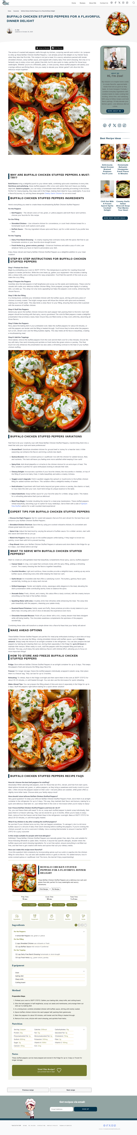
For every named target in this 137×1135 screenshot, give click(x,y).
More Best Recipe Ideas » (115, 218)
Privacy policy (52, 1125)
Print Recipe (58, 48)
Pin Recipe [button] (55, 889)
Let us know (42, 1072)
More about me (114, 111)
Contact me (41, 1125)
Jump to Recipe (43, 48)
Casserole (16, 11)
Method (51, 919)
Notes (83, 919)
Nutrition (67, 919)
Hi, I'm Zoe (32, 1125)
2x (79, 925)
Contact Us (104, 3)
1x (76, 925)
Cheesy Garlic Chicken (53, 193)
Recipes (82, 3)
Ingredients (16, 919)
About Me (92, 3)
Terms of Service (66, 1125)
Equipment (34, 919)
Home (74, 3)
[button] (84, 931)
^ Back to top (16, 1125)
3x (82, 925)
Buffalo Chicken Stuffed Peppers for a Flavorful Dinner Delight (38, 11)
